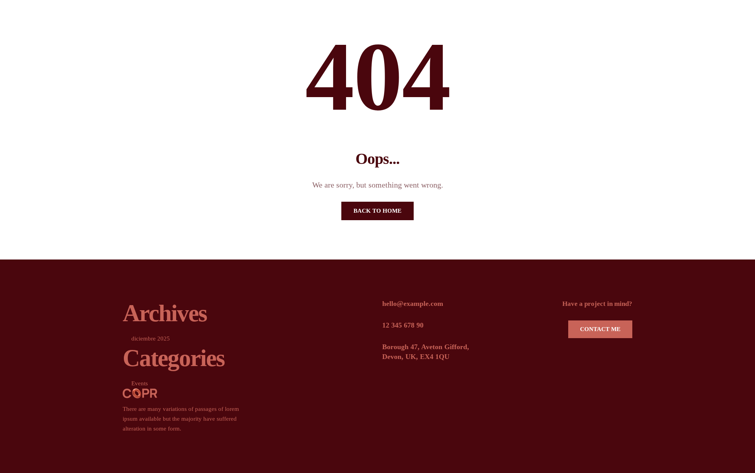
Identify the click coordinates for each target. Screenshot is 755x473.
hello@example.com (412, 303)
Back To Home (377, 211)
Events (139, 383)
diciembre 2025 (150, 338)
